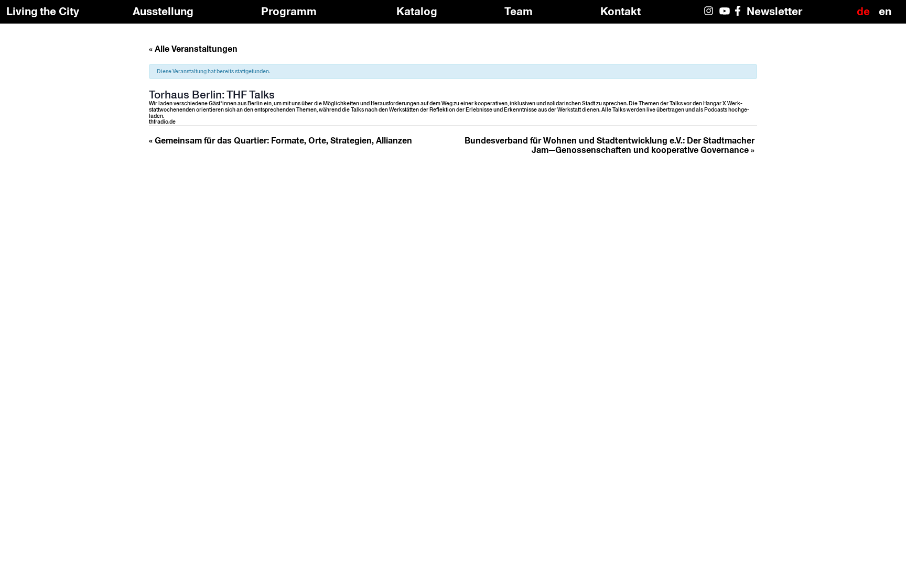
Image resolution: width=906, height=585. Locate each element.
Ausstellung (163, 11)
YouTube (724, 15)
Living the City (42, 11)
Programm (289, 11)
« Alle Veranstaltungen (193, 48)
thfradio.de (162, 121)
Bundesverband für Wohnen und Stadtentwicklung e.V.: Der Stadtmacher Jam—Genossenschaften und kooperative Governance (609, 145)
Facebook (740, 15)
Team (518, 11)
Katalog (416, 11)
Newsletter (774, 11)
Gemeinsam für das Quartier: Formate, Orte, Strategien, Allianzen (280, 140)
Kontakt (620, 11)
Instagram (709, 15)
